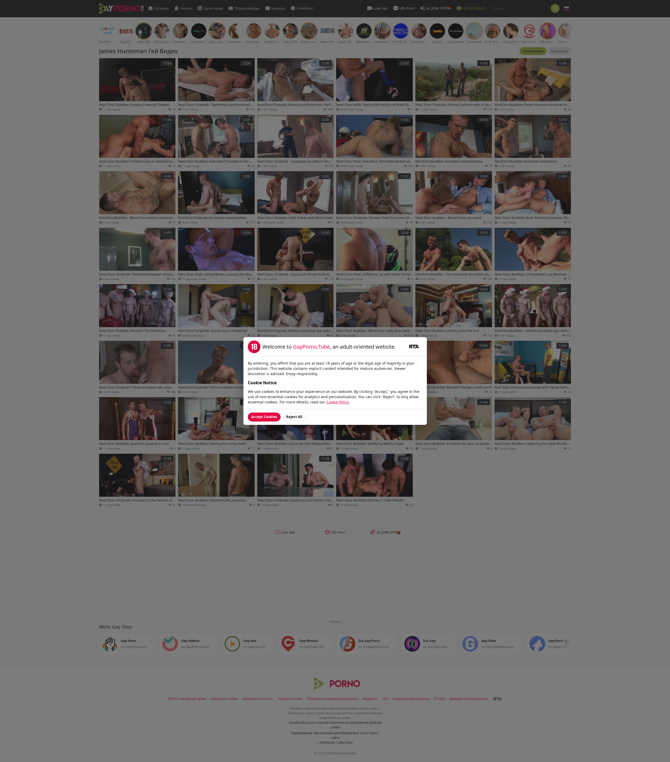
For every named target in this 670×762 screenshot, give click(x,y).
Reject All (294, 416)
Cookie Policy (337, 401)
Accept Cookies (264, 416)
